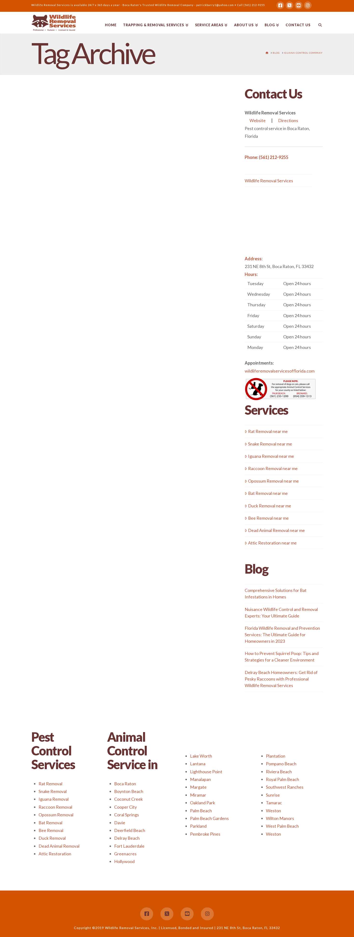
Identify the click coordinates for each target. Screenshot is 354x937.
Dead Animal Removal (59, 846)
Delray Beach (127, 838)
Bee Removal (51, 830)
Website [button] (257, 120)
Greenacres (125, 853)
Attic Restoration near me (272, 542)
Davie (119, 822)
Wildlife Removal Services (269, 180)
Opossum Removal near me (273, 481)
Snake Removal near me (270, 443)
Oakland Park (202, 802)
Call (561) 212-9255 (251, 5)
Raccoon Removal (55, 807)
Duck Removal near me (269, 505)
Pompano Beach (281, 763)
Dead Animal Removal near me (276, 530)
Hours (251, 274)
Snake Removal (53, 791)
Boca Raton (125, 783)
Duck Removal (52, 838)
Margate (198, 787)
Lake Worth (201, 756)
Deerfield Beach (129, 830)
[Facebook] (280, 5)
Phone (251, 157)
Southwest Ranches (284, 787)
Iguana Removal (54, 799)
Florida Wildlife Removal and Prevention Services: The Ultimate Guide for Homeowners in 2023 (282, 634)
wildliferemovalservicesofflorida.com (280, 370)
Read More (92, 290)
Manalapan (200, 779)
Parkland (198, 826)
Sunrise (273, 795)
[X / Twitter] (289, 5)
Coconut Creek (128, 799)
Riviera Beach (279, 771)
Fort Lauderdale (129, 846)
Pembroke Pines (205, 834)
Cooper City (125, 807)
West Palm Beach (282, 826)
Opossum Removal (56, 814)
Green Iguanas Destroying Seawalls (68, 121)
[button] (284, 315)
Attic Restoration (55, 853)
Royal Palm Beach (282, 779)
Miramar (198, 795)
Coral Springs (126, 814)
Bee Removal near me (268, 518)
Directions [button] (288, 120)
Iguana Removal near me (271, 456)
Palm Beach (201, 810)
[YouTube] (298, 5)
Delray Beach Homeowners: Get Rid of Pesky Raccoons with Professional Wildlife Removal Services (281, 679)
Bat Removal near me (268, 493)
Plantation (275, 756)
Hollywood (124, 861)
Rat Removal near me (268, 431)
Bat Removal (50, 822)
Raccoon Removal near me (273, 468)
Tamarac (274, 802)
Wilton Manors (280, 818)
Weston (273, 810)
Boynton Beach (128, 791)
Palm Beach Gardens (209, 818)
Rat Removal (50, 783)
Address (253, 258)
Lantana (197, 763)
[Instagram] (308, 5)
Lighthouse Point (206, 771)
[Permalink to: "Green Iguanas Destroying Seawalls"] (77, 182)
